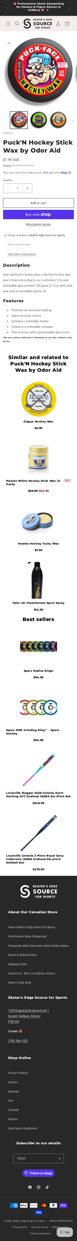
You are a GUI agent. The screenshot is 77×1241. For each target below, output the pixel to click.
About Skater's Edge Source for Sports (31, 927)
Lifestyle (13, 1110)
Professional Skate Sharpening (27, 936)
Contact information (40, 1233)
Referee (13, 1119)
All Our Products (18, 1073)
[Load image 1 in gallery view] (19, 120)
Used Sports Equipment (22, 1128)
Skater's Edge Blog (19, 982)
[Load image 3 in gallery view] (58, 120)
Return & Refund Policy (22, 955)
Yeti (10, 1100)
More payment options (38, 224)
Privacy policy (20, 1227)
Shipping (7, 165)
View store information (22, 254)
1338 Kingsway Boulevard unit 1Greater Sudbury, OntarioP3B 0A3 (28, 1016)
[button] (8, 23)
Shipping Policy (17, 964)
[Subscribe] (59, 1158)
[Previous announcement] (7, 7)
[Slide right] (72, 121)
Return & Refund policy (61, 1221)
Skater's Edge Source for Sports (29, 1221)
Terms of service (39, 1227)
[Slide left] (4, 121)
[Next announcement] (69, 7)
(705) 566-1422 (18, 1041)
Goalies (12, 1082)
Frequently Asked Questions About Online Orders (38, 945)
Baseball (13, 1091)
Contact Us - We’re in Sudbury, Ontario (31, 973)
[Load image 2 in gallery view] (38, 120)
